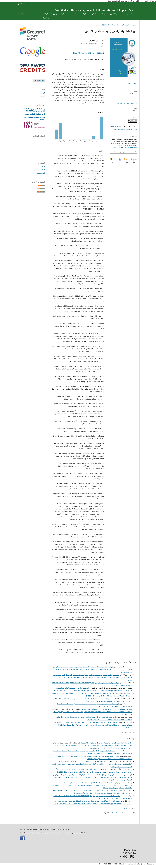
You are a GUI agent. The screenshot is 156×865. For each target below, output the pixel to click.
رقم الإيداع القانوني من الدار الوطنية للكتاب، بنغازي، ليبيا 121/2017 (34, 110)
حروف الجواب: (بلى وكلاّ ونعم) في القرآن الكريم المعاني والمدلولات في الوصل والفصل (90, 790)
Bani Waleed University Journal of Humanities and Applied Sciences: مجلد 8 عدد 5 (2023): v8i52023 (87, 691)
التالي (126, 808)
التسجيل (25, 4)
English (42, 96)
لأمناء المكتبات (41, 173)
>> (117, 732)
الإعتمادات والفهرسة (57, 14)
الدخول (20, 4)
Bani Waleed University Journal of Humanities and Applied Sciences (97, 10)
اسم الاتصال (46, 18)
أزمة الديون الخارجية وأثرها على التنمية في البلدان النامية (98, 717)
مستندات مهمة (73, 14)
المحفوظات (85, 14)
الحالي (94, 14)
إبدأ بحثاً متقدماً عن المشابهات (120, 813)
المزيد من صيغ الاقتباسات (118, 152)
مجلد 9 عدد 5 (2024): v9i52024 (110, 25)
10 (132, 732)
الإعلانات (45, 14)
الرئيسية (129, 14)
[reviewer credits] (32, 71)
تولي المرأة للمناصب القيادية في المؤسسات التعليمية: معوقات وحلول (92, 699)
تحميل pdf (131, 84)
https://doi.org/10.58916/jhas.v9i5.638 (87, 53)
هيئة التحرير (113, 14)
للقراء (43, 167)
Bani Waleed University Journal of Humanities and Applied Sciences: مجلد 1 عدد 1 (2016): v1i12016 (87, 804)
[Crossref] (32, 39)
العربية (43, 93)
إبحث (20, 14)
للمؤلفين (42, 170)
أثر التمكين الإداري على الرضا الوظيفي (107, 683)
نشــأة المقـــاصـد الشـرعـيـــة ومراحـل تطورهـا (105, 796)
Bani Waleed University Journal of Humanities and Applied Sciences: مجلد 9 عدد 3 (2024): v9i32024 (91, 772)
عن (123, 14)
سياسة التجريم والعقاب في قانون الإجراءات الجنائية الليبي (92, 693)
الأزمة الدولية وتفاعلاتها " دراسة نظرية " (106, 704)
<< (135, 732)
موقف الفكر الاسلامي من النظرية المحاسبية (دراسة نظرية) (96, 751)
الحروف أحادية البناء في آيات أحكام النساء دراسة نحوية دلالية (100, 756)
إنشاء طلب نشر (39, 80)
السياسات (103, 14)
